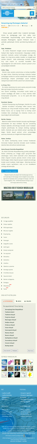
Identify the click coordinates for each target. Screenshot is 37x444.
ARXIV (19, 301)
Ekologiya (6, 282)
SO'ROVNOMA (9, 301)
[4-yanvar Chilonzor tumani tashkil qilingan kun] (30, 375)
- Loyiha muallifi (5, 393)
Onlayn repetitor (8, 224)
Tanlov (6, 289)
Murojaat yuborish (15, 2)
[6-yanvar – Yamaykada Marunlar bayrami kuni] (24, 375)
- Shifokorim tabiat (6, 416)
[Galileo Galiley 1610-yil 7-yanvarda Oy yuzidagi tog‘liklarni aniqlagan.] (17, 375)
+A (9, 4)
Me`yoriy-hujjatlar (8, 231)
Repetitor (24, 2)
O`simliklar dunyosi (8, 273)
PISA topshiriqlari (8, 227)
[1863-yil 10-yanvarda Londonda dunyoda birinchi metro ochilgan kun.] (30, 368)
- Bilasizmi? (4, 410)
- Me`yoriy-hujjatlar (25, 412)
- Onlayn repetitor (25, 410)
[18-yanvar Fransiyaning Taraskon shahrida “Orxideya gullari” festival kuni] (11, 362)
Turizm (5, 237)
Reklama (3, 4)
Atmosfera (6, 257)
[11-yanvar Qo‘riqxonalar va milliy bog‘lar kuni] (24, 368)
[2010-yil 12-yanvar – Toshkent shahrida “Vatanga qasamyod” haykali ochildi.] (17, 368)
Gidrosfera (6, 260)
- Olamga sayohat (25, 402)
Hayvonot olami (8, 276)
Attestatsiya (7, 286)
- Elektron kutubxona (26, 416)
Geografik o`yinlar (8, 244)
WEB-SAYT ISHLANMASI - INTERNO (18, 441)
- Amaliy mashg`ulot (25, 414)
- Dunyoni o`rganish (25, 393)
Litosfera (6, 263)
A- (15, 4)
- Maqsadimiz (5, 397)
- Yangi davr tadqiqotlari (26, 399)
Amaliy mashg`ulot (8, 250)
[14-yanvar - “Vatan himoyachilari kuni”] (4, 368)
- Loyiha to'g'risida (6, 395)
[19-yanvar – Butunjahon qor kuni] (4, 362)
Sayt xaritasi (4, 2)
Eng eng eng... (7, 234)
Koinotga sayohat (8, 270)
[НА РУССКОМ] (21, 4)
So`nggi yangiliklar (8, 221)
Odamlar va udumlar (9, 266)
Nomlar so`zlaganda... (9, 279)
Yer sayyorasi (7, 253)
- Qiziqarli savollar (6, 414)
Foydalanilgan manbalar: (10, 171)
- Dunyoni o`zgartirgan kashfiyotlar (26, 396)
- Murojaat (4, 399)
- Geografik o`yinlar (6, 412)
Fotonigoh (6, 240)
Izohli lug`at (6, 247)
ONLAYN (28, 301)
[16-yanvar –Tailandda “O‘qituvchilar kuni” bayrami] (24, 362)
